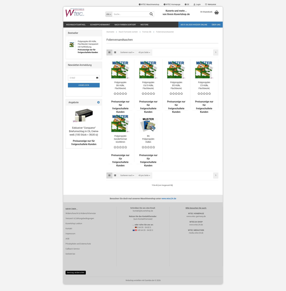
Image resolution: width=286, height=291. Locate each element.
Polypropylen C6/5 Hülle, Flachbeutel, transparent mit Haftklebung (148, 85)
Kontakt (69, 228)
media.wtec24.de (196, 233)
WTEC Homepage (172, 4)
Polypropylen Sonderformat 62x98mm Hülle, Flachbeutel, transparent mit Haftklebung (120, 139)
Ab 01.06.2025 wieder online (194, 25)
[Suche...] (151, 14)
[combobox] (127, 52)
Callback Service (73, 249)
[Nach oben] (277, 286)
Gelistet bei (70, 254)
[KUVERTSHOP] (83, 13)
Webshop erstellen (133, 280)
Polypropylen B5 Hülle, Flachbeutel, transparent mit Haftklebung (176, 85)
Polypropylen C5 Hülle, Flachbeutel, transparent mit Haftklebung (204, 85)
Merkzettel (211, 4)
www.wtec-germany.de (196, 216)
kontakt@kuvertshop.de (143, 211)
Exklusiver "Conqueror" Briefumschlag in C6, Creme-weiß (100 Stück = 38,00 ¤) (84, 131)
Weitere (144, 25)
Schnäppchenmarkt (100, 25)
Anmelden (84, 85)
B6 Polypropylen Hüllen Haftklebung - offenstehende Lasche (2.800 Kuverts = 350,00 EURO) (148, 139)
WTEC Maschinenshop (150, 4)
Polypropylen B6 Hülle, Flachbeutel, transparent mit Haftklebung (120, 85)
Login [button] (198, 4)
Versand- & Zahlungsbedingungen (80, 218)
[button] (186, 4)
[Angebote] (98, 102)
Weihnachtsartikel (76, 25)
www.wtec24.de (168, 198)
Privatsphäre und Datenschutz (78, 244)
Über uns (216, 25)
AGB (67, 239)
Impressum (70, 233)
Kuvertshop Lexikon (74, 223)
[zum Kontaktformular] (143, 219)
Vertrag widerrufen (75, 272)
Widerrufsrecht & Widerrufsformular (81, 213)
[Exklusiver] (84, 115)
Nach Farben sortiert (125, 25)
